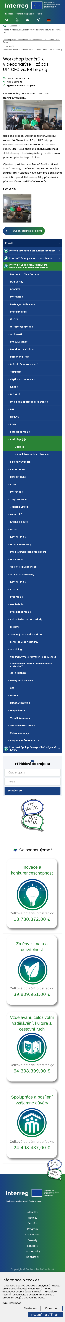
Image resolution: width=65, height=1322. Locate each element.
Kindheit (15, 386)
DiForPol (15, 394)
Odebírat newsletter (28, 20)
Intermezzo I (17, 296)
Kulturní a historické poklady (26, 619)
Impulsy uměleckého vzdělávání (28, 551)
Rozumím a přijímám (45, 1314)
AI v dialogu (16, 649)
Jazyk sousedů (18, 499)
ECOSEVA (15, 289)
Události (19, 446)
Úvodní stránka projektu (27, 231)
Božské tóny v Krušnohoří (24, 364)
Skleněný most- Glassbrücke (26, 634)
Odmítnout (52, 1308)
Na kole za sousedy (20, 544)
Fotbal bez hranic (20, 431)
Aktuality (32, 1212)
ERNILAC (14, 416)
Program (32, 1229)
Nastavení (30, 1308)
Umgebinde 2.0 (18, 710)
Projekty (10, 243)
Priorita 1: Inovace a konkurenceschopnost (33, 250)
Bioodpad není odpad (22, 349)
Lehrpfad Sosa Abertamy (24, 641)
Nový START (16, 559)
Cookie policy (33, 1251)
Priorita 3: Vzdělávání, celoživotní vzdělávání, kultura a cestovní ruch (28, 266)
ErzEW (13, 529)
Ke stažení (32, 1257)
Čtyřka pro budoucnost (23, 379)
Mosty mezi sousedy (21, 680)
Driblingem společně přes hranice (29, 401)
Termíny (33, 1223)
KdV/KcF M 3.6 (18, 536)
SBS (12, 688)
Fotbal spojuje (18, 439)
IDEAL (13, 484)
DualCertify (16, 281)
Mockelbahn (17, 604)
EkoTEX (14, 319)
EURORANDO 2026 (20, 703)
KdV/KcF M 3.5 (18, 581)
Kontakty (32, 1246)
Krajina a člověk (19, 521)
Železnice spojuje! (20, 733)
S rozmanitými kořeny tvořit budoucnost (33, 656)
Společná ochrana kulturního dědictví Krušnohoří (31, 665)
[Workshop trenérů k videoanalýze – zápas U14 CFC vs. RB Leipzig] (32, 115)
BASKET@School (19, 341)
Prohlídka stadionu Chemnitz (33, 454)
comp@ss (15, 371)
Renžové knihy (18, 476)
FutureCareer (17, 469)
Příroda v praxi (18, 311)
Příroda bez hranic (20, 611)
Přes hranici (16, 596)
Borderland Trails (19, 356)
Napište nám (38, 20)
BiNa (12, 409)
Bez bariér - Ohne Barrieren (25, 274)
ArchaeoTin (16, 334)
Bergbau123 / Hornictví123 (24, 740)
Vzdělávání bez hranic (22, 725)
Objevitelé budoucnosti (23, 566)
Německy (48, 20)
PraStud (14, 589)
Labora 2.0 (16, 514)
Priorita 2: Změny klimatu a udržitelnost (31, 258)
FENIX (13, 424)
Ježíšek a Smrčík (19, 506)
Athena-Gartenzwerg (22, 574)
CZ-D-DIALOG (18, 673)
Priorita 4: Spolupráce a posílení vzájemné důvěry (32, 748)
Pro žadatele (32, 1234)
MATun (14, 695)
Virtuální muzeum (20, 718)
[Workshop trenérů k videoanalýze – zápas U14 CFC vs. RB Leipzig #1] (17, 208)
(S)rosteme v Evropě (21, 326)
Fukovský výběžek (20, 461)
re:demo (15, 626)
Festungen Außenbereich (24, 304)
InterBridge (16, 491)
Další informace (11, 1303)
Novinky (32, 1218)
